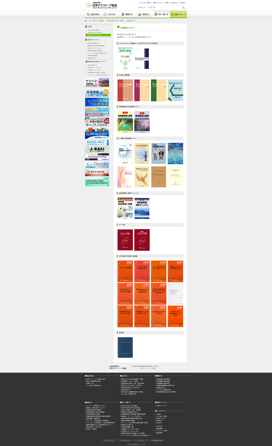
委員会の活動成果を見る (93, 43)
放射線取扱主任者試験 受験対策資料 (96, 45)
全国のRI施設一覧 (92, 65)
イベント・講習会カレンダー (96, 406)
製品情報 (159, 428)
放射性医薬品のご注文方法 (130, 387)
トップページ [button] (161, 411)
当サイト (109, 440)
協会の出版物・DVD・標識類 (115, 20)
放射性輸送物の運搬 (92, 55)
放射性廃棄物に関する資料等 (166, 392)
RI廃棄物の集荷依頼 (163, 381)
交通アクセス (158, 3)
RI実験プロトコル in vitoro (130, 429)
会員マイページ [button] (162, 402)
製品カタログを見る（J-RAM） (131, 385)
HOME (159, 414)
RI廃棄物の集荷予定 (163, 383)
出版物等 (101, 20)
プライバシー (125, 440)
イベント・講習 (162, 430)
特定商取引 (157, 440)
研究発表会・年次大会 (93, 427)
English (182, 3)
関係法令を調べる (92, 58)
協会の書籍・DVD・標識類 (94, 35)
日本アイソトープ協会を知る (96, 379)
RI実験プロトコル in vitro (94, 67)
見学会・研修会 (91, 429)
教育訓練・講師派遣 (93, 418)
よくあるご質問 (144, 3)
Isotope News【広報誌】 (94, 30)
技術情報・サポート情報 (129, 381)
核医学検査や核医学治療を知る (95, 50)
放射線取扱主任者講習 (93, 410)
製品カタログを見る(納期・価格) (132, 379)
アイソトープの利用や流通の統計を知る (97, 53)
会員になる (90, 383)
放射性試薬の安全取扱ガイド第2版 (96, 72)
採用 (166, 3)
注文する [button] (110, 14)
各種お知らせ (125, 390)
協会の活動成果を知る (93, 381)
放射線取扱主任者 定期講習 (95, 412)
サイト (141, 440)
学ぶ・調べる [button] (161, 14)
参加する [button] (144, 14)
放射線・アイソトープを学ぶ (94, 48)
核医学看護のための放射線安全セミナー (99, 425)
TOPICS (159, 426)
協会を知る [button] (93, 14)
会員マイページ (178, 14)
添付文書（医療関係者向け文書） (132, 392)
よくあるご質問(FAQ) (93, 385)
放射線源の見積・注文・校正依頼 (132, 383)
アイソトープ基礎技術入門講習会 (97, 420)
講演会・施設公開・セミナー (96, 408)
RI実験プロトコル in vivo (94, 70)
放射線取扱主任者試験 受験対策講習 (98, 416)
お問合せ (174, 3)
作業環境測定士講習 (93, 414)
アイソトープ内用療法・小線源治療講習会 (100, 422)
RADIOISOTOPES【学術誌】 (95, 32)
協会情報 (159, 433)
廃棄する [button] (127, 14)
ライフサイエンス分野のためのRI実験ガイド (98, 75)
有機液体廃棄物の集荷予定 (165, 385)
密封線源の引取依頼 (163, 379)
